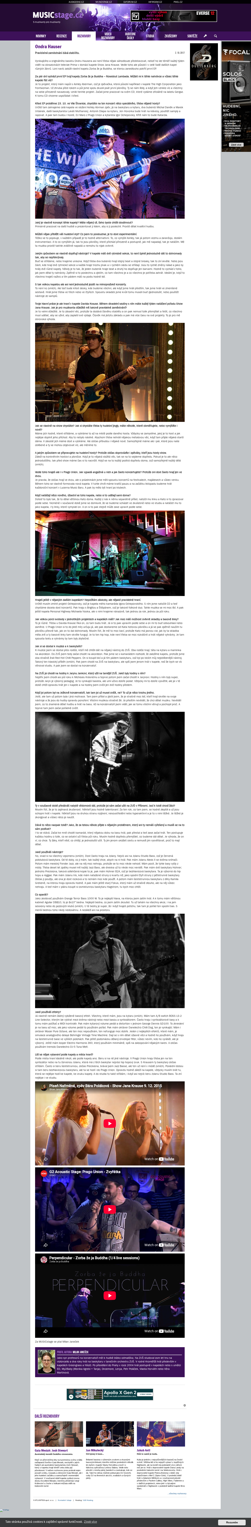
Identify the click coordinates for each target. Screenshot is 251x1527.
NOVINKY (41, 36)
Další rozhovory (47, 1415)
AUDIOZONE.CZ (76, 2)
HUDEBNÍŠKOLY (130, 35)
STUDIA (150, 36)
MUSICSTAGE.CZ (104, 2)
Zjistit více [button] (90, 1521)
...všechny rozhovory (177, 1493)
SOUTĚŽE (192, 36)
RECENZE (61, 36)
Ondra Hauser (48, 46)
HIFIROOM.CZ (155, 2)
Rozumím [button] (232, 1522)
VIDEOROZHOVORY (108, 35)
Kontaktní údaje (64, 1500)
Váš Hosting (88, 1500)
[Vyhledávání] (215, 36)
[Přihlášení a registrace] (205, 36)
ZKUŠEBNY (171, 36)
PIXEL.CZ (178, 2)
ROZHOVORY (84, 36)
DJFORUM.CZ (130, 2)
